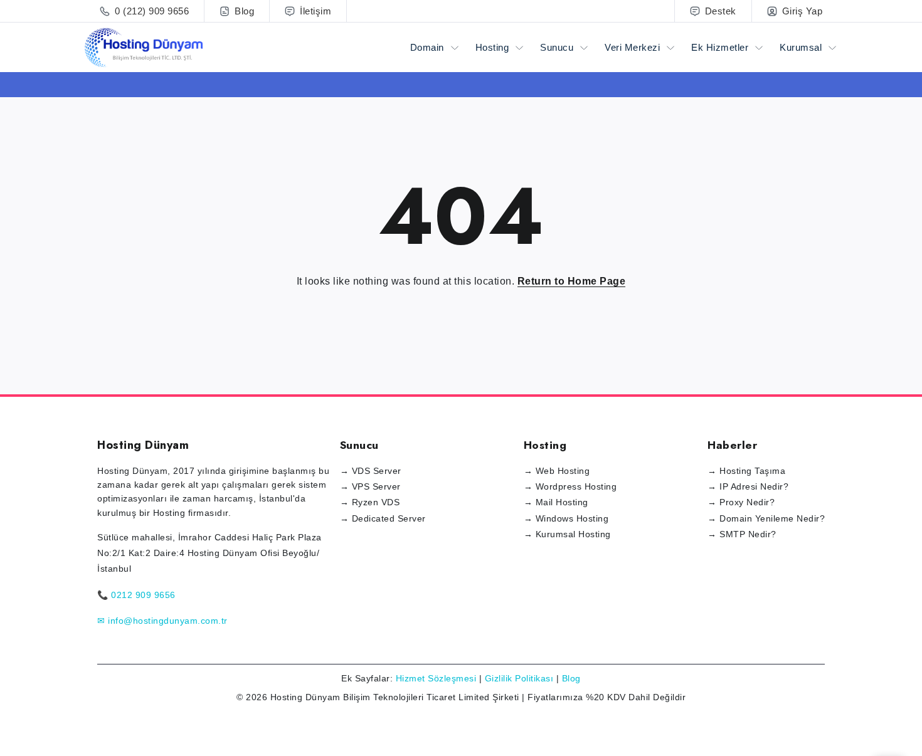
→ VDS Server (370, 471)
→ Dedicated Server (383, 518)
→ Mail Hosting (556, 502)
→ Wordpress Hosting (570, 486)
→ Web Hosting (557, 471)
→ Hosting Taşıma (746, 471)
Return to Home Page (571, 281)
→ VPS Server (370, 486)
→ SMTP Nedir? (741, 534)
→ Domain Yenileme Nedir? (766, 518)
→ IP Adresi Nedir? (747, 486)
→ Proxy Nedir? (741, 502)
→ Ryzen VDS (370, 502)
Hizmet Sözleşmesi (436, 678)
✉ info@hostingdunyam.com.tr (162, 621)
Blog (571, 678)
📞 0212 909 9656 (136, 595)
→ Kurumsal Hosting (567, 534)
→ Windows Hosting (566, 518)
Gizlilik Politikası (519, 678)
